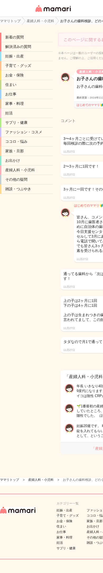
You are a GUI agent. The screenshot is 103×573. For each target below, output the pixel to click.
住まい (10, 84)
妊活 (9, 113)
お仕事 (10, 94)
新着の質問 (14, 37)
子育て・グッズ (18, 65)
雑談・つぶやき (18, 189)
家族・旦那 (14, 151)
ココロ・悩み (16, 141)
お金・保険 (14, 75)
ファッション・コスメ (23, 132)
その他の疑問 (16, 179)
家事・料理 (14, 103)
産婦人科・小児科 (20, 170)
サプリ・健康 (16, 122)
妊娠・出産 (14, 56)
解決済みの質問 (18, 47)
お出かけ (12, 160)
